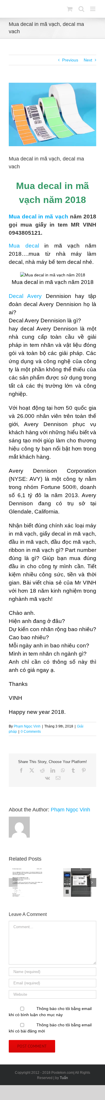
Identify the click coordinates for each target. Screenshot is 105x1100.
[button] (13, 882)
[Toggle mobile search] (81, 9)
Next (88, 60)
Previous (70, 60)
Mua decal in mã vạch (38, 216)
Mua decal (24, 246)
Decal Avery (27, 296)
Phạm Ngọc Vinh (27, 726)
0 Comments (31, 732)
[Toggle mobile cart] (70, 9)
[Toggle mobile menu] (93, 9)
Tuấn (64, 1078)
